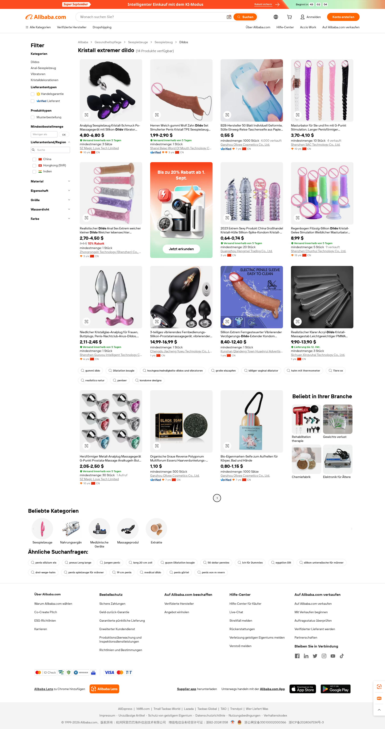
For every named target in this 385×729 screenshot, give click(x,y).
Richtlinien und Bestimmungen (120, 650)
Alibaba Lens (43, 689)
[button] (229, 17)
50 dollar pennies (218, 562)
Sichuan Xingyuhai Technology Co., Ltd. (318, 355)
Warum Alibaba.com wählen (53, 603)
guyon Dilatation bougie (180, 562)
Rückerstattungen (242, 629)
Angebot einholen (176, 612)
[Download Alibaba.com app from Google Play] (336, 688)
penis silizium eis (45, 562)
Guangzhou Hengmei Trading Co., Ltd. (246, 251)
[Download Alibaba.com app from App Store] (302, 688)
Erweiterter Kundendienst (117, 629)
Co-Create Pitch (45, 612)
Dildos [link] (183, 42)
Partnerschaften (306, 637)
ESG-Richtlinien (45, 620)
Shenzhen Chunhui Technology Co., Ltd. (318, 251)
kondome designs (151, 380)
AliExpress (125, 709)
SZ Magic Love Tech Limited (99, 148)
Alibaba (83, 42)
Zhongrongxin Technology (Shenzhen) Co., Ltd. (111, 252)
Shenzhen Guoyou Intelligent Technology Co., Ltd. (111, 355)
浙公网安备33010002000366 (265, 722)
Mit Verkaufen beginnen (311, 612)
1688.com (143, 709)
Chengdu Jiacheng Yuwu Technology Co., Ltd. (181, 351)
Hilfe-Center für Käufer (245, 603)
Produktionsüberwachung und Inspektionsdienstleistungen (120, 639)
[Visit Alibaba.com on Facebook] (297, 656)
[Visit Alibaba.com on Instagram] (324, 656)
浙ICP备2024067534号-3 (306, 722)
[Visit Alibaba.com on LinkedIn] (306, 656)
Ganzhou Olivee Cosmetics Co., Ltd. (245, 144)
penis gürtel (181, 572)
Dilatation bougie (123, 370)
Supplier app (186, 689)
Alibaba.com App (272, 689)
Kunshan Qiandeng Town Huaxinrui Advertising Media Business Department (252, 351)
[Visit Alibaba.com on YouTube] (333, 656)
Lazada (189, 709)
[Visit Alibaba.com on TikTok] (341, 656)
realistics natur (94, 380)
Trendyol (236, 709)
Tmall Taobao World (167, 709)
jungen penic (112, 562)
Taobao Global (207, 709)
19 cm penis (124, 572)
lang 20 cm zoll (142, 562)
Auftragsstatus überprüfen (313, 620)
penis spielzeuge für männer (86, 572)
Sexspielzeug (164, 42)
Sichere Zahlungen (112, 603)
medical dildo (152, 572)
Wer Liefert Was (257, 709)
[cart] (290, 17)
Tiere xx (338, 370)
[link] (379, 686)
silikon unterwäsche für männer (324, 562)
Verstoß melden (240, 646)
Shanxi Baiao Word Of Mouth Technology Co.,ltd (181, 148)
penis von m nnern (213, 572)
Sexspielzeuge (138, 42)
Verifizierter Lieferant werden (315, 629)
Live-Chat (236, 612)
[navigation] (50, 270)
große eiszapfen (226, 370)
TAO (223, 709)
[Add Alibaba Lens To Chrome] (104, 688)
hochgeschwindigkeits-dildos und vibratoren (175, 370)
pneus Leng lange (80, 562)
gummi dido (92, 370)
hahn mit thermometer (305, 370)
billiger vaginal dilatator (263, 370)
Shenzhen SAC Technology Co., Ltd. (315, 144)
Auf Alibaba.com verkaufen (313, 603)
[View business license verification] (233, 722)
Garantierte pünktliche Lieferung (122, 620)
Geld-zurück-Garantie (114, 612)
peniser (122, 380)
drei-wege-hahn (45, 572)
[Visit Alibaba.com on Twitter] (315, 656)
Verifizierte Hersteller (179, 603)
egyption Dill (283, 562)
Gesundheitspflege (108, 42)
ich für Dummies (252, 562)
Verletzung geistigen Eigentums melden (257, 637)
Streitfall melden (240, 620)
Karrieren (40, 629)
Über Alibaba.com (47, 594)
